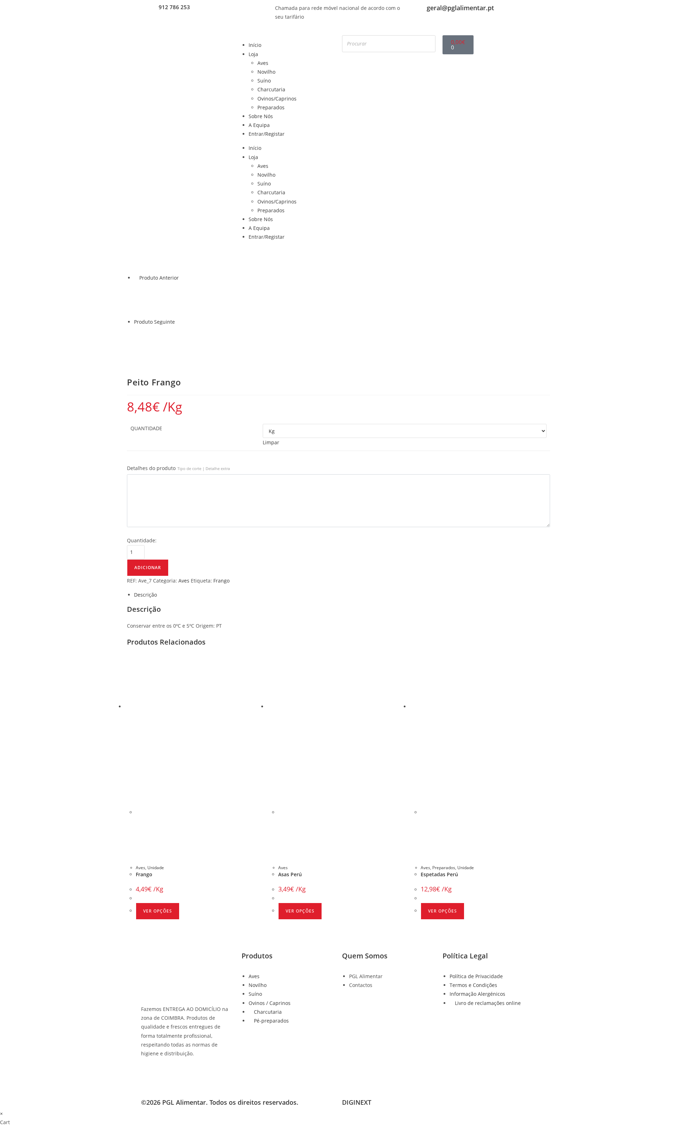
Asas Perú (290, 874)
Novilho (266, 71)
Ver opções (157, 911)
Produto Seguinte (154, 321)
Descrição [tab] (145, 594)
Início (255, 45)
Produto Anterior (159, 277)
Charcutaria (271, 89)
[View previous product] (136, 277)
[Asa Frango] (151, 298)
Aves (262, 63)
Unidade (155, 868)
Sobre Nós (261, 116)
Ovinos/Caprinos (277, 98)
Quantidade (146, 428)
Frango (221, 580)
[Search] (428, 43)
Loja (253, 54)
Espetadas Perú (439, 874)
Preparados (271, 107)
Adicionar (147, 568)
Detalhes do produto (178, 468)
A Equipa (259, 125)
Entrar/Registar (267, 133)
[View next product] (178, 321)
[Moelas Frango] (151, 343)
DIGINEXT (356, 1102)
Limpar (271, 442)
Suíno (264, 80)
